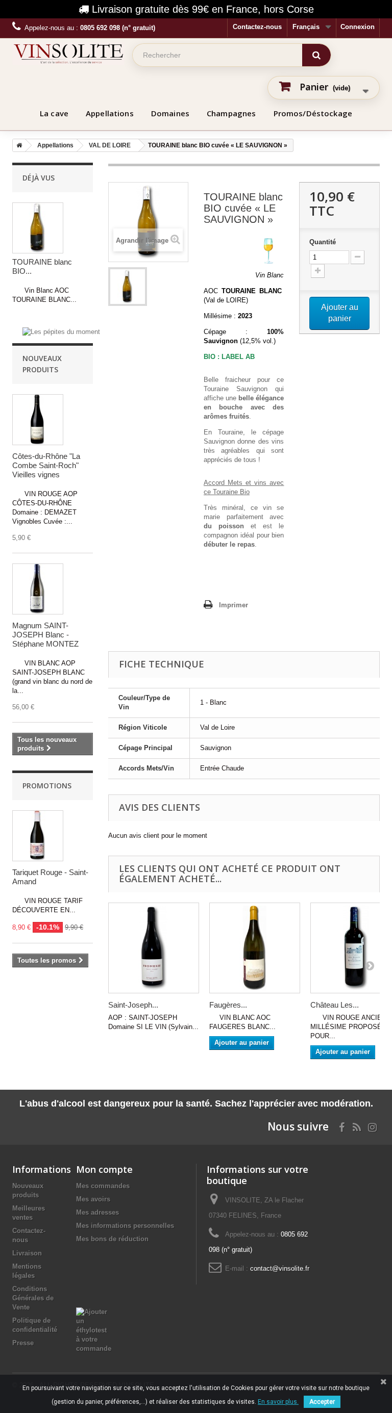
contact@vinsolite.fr (279, 1268)
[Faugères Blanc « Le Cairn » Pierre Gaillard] (254, 948)
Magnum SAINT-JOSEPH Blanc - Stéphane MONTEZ (45, 634)
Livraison (27, 1253)
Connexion (357, 27)
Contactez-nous (257, 27)
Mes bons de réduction (112, 1239)
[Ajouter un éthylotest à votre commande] (93, 1329)
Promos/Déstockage (313, 113)
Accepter (322, 1401)
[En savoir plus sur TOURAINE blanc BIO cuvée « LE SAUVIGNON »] (37, 227)
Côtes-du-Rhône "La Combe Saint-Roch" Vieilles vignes (46, 465)
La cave (54, 113)
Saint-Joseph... (133, 1004)
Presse (23, 1343)
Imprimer (233, 605)
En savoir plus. (278, 1401)
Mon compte (104, 1169)
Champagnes (231, 113)
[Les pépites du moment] (61, 331)
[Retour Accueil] (17, 145)
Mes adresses (97, 1212)
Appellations (110, 113)
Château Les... (334, 1004)
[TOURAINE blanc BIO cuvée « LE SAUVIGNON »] (127, 286)
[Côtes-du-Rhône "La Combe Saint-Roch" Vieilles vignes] (37, 419)
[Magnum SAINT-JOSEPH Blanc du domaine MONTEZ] (37, 588)
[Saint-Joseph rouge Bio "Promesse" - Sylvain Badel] (153, 948)
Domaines (170, 113)
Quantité (322, 242)
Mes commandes (103, 1186)
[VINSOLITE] (68, 53)
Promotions (46, 785)
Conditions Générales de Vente (33, 1298)
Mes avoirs (93, 1199)
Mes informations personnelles (125, 1225)
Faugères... (228, 1004)
